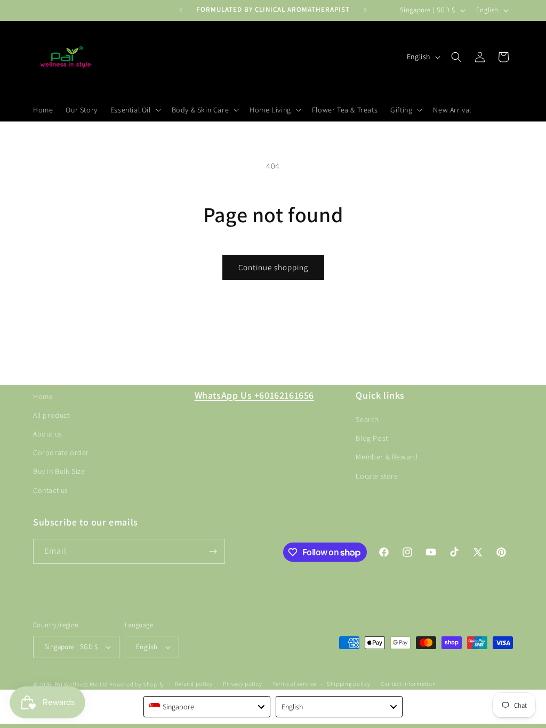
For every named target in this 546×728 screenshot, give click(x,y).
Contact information (408, 683)
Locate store (377, 476)
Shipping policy (349, 683)
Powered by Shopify (136, 684)
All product (51, 415)
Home (43, 396)
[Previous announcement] (180, 10)
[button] (134, 110)
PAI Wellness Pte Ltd (81, 684)
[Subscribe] (212, 551)
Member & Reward (386, 457)
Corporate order (61, 452)
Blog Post (372, 438)
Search (367, 419)
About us (47, 434)
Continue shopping (273, 267)
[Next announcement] (365, 10)
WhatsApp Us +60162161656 (254, 395)
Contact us (50, 490)
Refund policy (194, 683)
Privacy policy (242, 683)
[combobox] (206, 706)
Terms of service (294, 683)
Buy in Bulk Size (59, 471)
